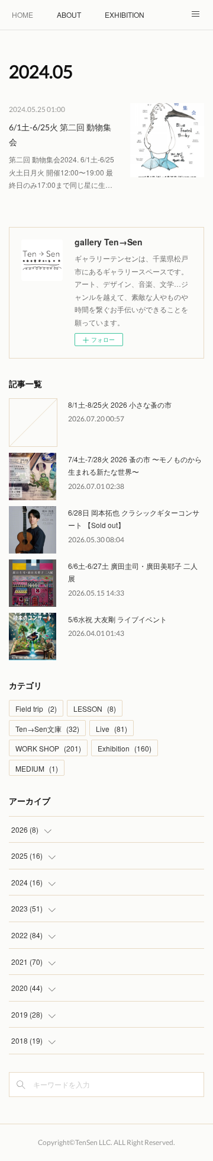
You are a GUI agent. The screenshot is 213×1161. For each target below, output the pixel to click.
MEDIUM (36, 768)
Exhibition (124, 748)
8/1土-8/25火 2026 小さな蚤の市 (120, 404)
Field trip (36, 708)
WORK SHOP (48, 748)
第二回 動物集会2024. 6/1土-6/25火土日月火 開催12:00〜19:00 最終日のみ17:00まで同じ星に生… (61, 172)
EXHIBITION (124, 14)
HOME (22, 14)
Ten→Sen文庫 (47, 729)
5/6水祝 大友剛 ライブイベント (117, 619)
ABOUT (69, 14)
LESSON (94, 708)
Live (111, 729)
